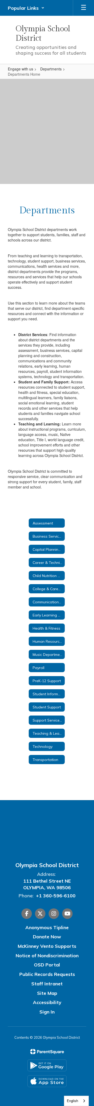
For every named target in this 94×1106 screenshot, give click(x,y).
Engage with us (20, 68)
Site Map (47, 993)
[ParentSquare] (47, 1052)
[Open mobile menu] (83, 8)
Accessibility (47, 1002)
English (72, 1100)
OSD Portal (47, 965)
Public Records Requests (47, 974)
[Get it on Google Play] (47, 1065)
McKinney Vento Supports (47, 946)
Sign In (47, 1012)
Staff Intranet (47, 984)
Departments (51, 68)
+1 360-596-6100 (55, 896)
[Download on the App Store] (47, 1081)
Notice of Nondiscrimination (47, 956)
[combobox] (76, 1101)
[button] (26, 8)
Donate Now (47, 937)
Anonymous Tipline (47, 927)
